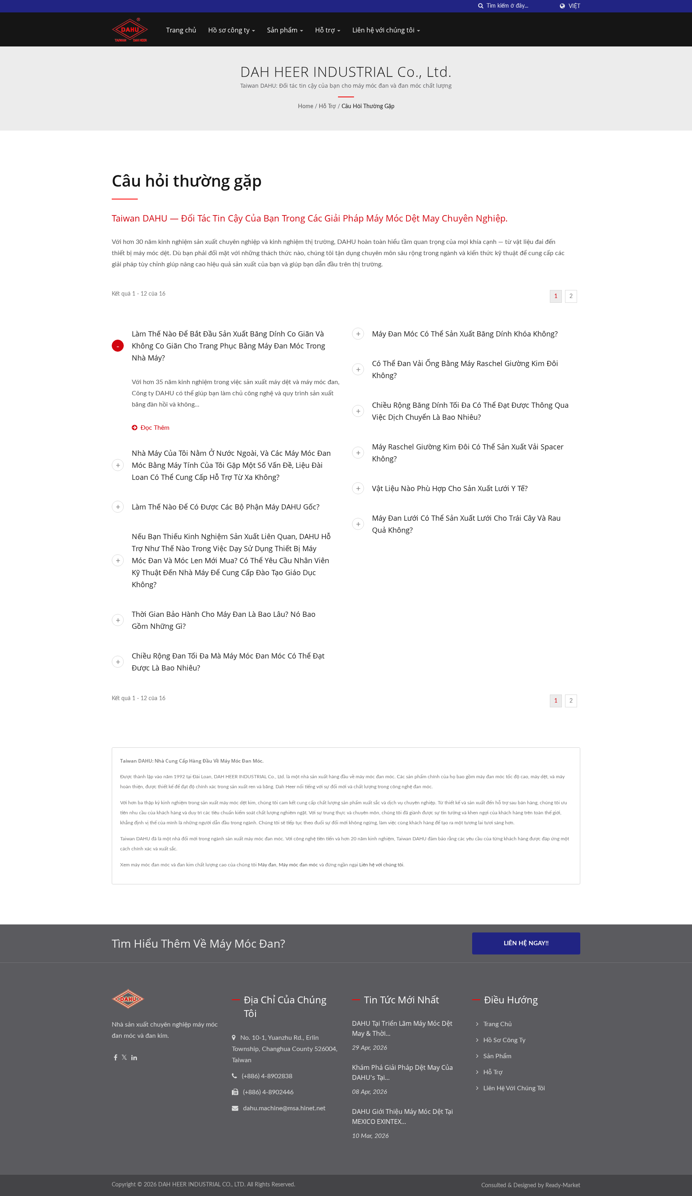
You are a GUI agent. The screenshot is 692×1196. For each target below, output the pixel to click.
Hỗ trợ (325, 30)
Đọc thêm (155, 428)
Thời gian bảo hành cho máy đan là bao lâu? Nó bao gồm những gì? (224, 620)
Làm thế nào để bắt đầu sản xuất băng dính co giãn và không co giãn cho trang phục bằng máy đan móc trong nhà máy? (228, 345)
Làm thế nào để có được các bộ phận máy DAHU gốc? (226, 506)
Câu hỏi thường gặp (368, 106)
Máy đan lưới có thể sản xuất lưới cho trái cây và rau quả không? (466, 524)
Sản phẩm (283, 30)
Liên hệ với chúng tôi (384, 30)
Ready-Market (562, 1185)
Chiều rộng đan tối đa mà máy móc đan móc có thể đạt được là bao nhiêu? (228, 661)
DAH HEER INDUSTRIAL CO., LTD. (201, 1185)
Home (305, 106)
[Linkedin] (134, 1058)
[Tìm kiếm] (481, 6)
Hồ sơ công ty (229, 30)
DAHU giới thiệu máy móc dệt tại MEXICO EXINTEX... (402, 1116)
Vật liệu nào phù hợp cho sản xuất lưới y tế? (450, 488)
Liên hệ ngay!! (526, 943)
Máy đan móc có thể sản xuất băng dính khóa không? (465, 333)
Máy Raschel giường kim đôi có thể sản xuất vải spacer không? (467, 452)
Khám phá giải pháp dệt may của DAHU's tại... (402, 1072)
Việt (574, 6)
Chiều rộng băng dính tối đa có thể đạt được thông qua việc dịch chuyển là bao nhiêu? (470, 411)
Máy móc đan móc (298, 864)
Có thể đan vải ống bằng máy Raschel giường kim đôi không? (465, 369)
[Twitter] (124, 1058)
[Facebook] (115, 1058)
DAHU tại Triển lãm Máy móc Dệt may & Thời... (402, 1028)
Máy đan (267, 864)
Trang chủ (181, 30)
